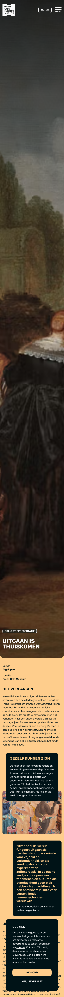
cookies (20, 947)
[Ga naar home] (8, 10)
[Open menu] (58, 10)
